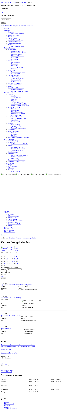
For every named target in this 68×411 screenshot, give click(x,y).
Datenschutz (7, 407)
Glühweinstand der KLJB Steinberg (11, 297)
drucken (3, 349)
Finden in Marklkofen (7, 15)
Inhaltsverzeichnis (9, 404)
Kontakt (6, 402)
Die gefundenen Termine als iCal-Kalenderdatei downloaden (18, 346)
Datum (3, 273)
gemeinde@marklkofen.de (8, 370)
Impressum (7, 405)
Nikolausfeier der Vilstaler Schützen (11, 315)
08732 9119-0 (4, 364)
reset (2, 276)
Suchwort (3, 271)
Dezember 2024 (10, 248)
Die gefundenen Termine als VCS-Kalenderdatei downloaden (18, 345)
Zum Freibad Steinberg (10, 408)
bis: (37, 273)
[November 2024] (4, 250)
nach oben (8, 349)
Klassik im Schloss (6, 328)
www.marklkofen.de (6, 372)
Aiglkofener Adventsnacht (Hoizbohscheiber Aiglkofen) (16, 284)
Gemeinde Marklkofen (9, 353)
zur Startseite (22, 2)
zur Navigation (12, 2)
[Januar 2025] (16, 250)
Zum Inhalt (4, 2)
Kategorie (3, 269)
